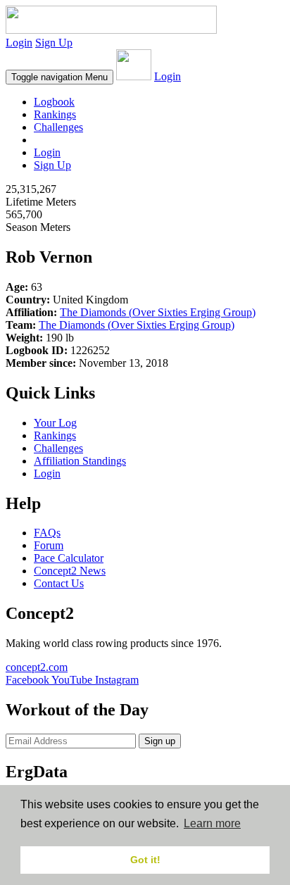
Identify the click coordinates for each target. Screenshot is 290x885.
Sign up (159, 741)
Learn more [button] (212, 823)
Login (19, 43)
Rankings (55, 114)
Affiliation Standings (80, 461)
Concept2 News (70, 571)
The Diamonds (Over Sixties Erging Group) (158, 312)
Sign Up (53, 43)
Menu (59, 77)
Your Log (55, 423)
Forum (48, 545)
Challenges (58, 127)
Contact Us (59, 583)
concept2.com (37, 667)
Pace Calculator (68, 558)
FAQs (47, 533)
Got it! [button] (145, 859)
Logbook (54, 102)
